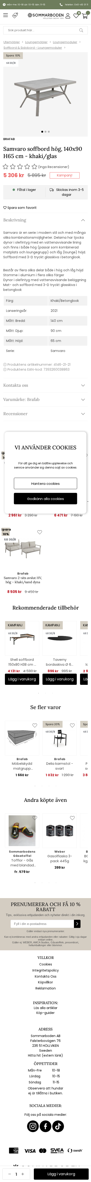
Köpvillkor (45, 982)
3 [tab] (52, 693)
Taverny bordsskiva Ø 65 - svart (60, 662)
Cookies (45, 964)
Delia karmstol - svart (59, 766)
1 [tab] (38, 693)
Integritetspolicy (45, 970)
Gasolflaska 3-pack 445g (59, 858)
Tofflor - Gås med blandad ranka (22, 863)
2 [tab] (45, 693)
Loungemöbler (36, 42)
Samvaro (58, 350)
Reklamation (45, 988)
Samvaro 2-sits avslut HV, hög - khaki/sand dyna (23, 580)
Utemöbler (12, 42)
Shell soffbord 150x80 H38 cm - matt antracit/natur (22, 662)
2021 (54, 310)
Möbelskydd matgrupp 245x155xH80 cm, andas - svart (22, 766)
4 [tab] (56, 786)
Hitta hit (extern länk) (45, 1055)
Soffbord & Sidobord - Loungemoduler (33, 48)
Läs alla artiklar (45, 1008)
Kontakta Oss (45, 976)
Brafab (9, 139)
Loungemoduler (65, 42)
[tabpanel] (22, 652)
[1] (45, 94)
